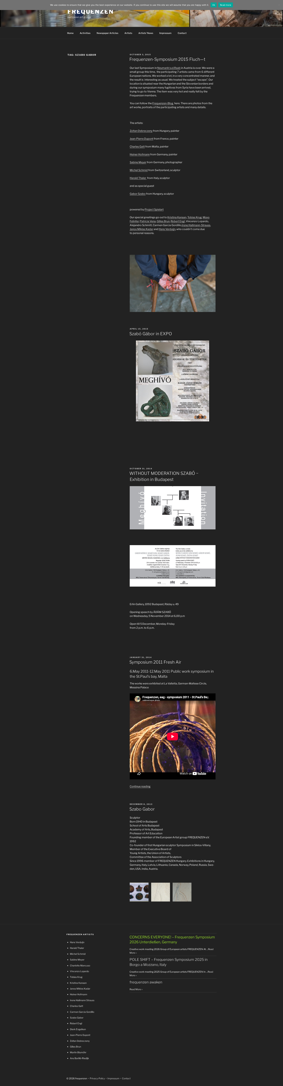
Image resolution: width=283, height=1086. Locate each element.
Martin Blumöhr (78, 1052)
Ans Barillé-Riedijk (79, 1058)
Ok (213, 5)
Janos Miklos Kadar (80, 988)
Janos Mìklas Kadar (141, 229)
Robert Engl (178, 221)
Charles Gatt (137, 146)
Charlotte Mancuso (80, 965)
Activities (85, 33)
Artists (128, 33)
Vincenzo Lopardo (79, 971)
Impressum (165, 33)
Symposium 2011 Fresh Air (155, 662)
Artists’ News (145, 33)
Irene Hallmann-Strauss (196, 225)
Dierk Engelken (78, 1029)
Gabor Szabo (138, 193)
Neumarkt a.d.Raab (168, 67)
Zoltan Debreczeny (141, 130)
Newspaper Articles (107, 33)
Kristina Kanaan (176, 217)
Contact (182, 33)
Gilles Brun (163, 221)
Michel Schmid (139, 170)
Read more (225, 5)
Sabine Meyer (138, 162)
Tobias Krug (194, 217)
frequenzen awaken (146, 982)
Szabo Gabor (142, 809)
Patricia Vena (148, 221)
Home (70, 33)
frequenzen (90, 11)
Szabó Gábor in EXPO (150, 333)
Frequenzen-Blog (163, 103)
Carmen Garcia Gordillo (82, 1011)
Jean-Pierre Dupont (141, 138)
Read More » (136, 989)
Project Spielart (154, 209)
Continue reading (140, 786)
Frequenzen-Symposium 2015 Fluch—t (167, 59)
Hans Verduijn (167, 229)
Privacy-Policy (97, 1078)
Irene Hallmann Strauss (82, 1000)
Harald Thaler (138, 178)
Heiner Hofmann (140, 154)
